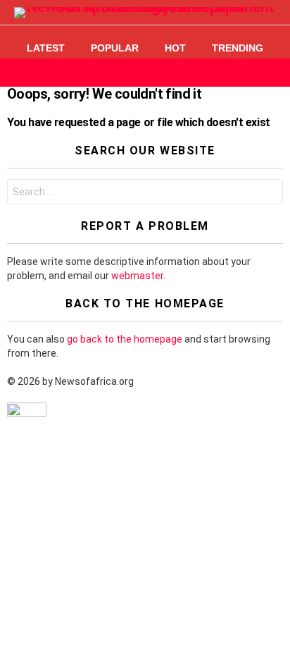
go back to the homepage (124, 339)
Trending (237, 48)
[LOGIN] (274, 73)
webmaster (137, 275)
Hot (175, 48)
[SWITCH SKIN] (250, 73)
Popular (115, 48)
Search (269, 193)
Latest (46, 48)
